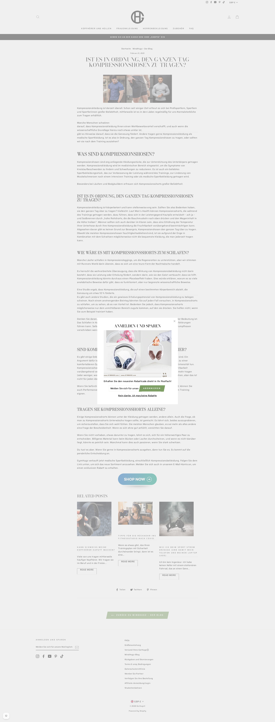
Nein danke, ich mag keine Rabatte (137, 396)
